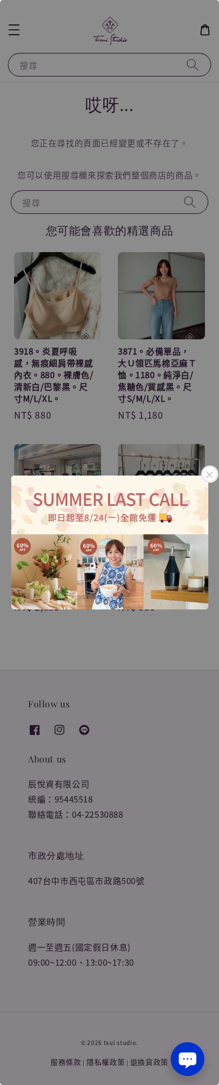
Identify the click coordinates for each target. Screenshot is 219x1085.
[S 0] (109, 542)
